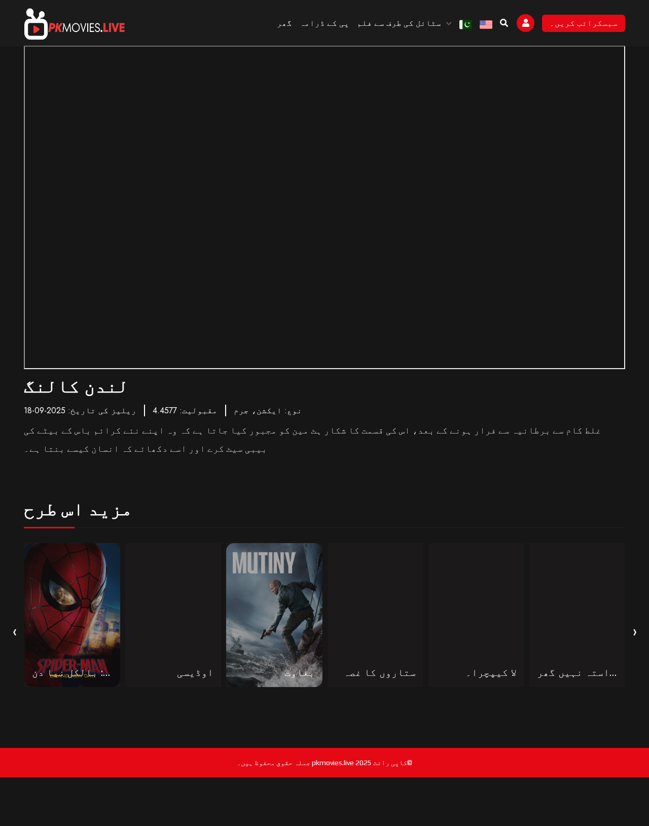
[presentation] (15, 631)
